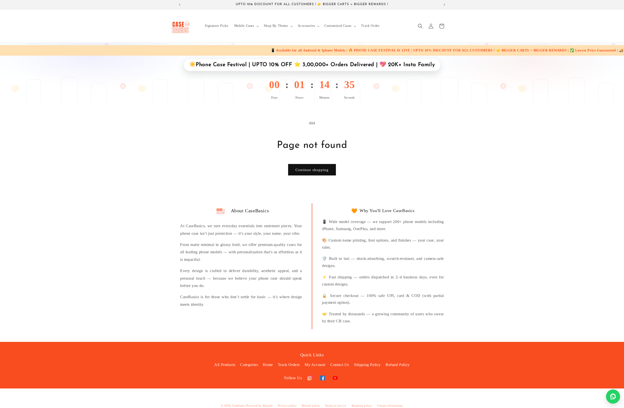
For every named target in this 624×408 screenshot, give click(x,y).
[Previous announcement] (179, 4)
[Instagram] (309, 378)
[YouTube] (335, 378)
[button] (246, 26)
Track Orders (289, 365)
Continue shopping (312, 170)
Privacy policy (287, 405)
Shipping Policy (367, 365)
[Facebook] (322, 378)
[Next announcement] (444, 4)
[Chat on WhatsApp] (613, 396)
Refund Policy (398, 365)
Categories (249, 365)
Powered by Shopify (260, 405)
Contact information (390, 405)
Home (268, 365)
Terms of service (335, 405)
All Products (224, 365)
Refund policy (311, 405)
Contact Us (339, 365)
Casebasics (239, 405)
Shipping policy (361, 405)
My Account (315, 365)
